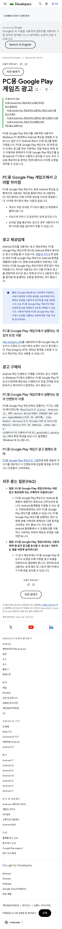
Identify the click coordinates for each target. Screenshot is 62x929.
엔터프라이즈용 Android (14, 649)
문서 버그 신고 (9, 843)
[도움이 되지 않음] (26, 64)
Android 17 (8, 760)
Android (7, 643)
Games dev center (16, 15)
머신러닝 (7, 692)
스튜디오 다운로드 (11, 819)
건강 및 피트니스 (10, 698)
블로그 (6, 669)
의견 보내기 (13, 71)
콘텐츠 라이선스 (49, 605)
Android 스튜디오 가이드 (14, 804)
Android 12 (8, 785)
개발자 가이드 (43, 254)
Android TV (8, 747)
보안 (5, 654)
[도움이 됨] (21, 64)
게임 (5, 687)
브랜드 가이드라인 (42, 905)
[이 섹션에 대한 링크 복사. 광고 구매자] (24, 367)
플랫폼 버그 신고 (10, 838)
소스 (5, 659)
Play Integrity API (12, 342)
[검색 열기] (40, 4)
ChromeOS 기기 (11, 736)
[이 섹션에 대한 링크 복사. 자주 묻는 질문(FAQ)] (39, 482)
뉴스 (5, 664)
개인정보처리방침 (11, 708)
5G (4, 713)
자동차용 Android (11, 741)
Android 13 (8, 780)
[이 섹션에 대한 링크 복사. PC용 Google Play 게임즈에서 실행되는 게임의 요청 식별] (24, 336)
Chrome (7, 878)
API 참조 (6, 814)
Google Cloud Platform (14, 888)
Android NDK (9, 824)
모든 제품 (7, 894)
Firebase (7, 883)
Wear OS (7, 731)
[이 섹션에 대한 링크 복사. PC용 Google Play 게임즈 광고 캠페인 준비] (8, 454)
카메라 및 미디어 (10, 703)
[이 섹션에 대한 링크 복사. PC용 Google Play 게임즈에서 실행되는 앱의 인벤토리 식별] (27, 399)
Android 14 (8, 775)
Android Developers (12, 57)
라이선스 (26, 905)
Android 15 (8, 770)
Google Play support (13, 848)
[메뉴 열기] (5, 4)
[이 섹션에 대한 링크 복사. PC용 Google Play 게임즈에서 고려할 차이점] (24, 183)
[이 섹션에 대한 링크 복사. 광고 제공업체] (27, 240)
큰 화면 (6, 726)
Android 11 (8, 790)
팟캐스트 (7, 674)
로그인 (55, 3)
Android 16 (8, 765)
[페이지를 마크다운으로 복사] (47, 89)
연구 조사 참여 (9, 853)
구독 (44, 913)
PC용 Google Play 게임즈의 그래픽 (22, 460)
